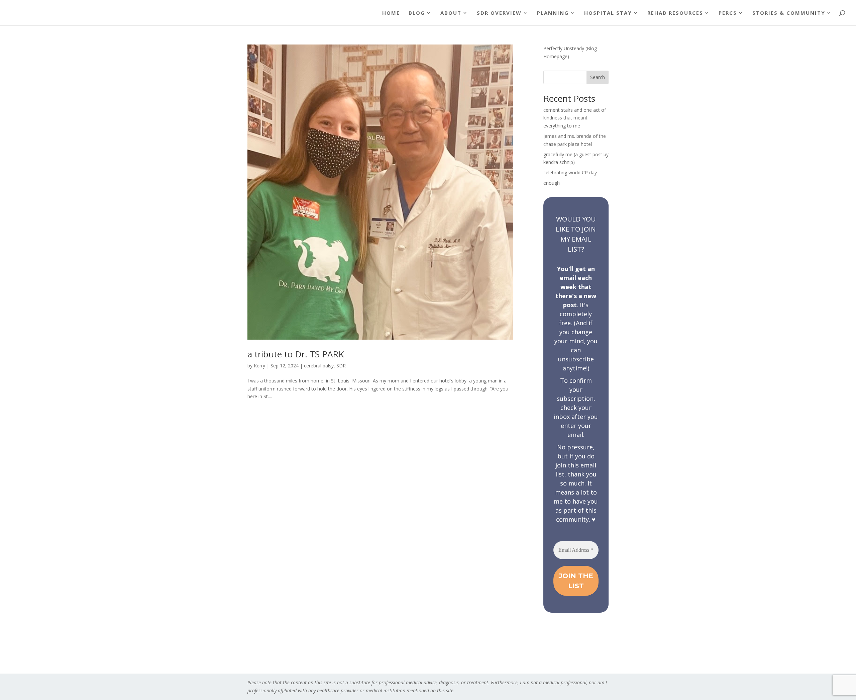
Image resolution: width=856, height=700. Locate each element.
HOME (391, 13)
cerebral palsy (319, 365)
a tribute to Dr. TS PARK (295, 354)
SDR (341, 365)
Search (597, 77)
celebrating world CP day (570, 172)
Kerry (259, 365)
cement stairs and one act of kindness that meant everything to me (574, 118)
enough (551, 183)
